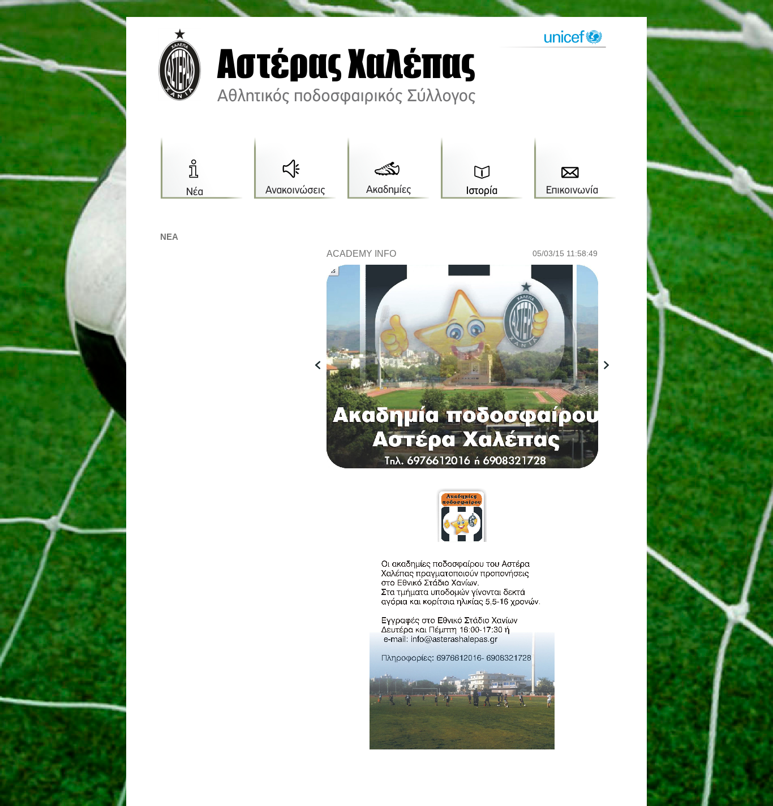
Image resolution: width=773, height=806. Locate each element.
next (612, 382)
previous (323, 382)
